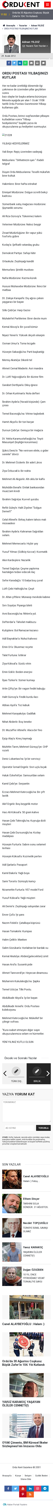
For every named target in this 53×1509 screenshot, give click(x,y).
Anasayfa (6, 1475)
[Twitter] (14, 63)
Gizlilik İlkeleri (41, 1475)
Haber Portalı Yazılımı (17, 1504)
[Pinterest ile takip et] (22, 1494)
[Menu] (47, 4)
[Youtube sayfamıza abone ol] (22, 1489)
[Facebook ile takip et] (8, 1489)
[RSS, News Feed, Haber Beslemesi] (30, 1494)
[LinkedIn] (20, 63)
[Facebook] (9, 63)
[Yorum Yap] (43, 63)
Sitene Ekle (26, 1479)
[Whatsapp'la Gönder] (25, 63)
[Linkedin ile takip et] (30, 1489)
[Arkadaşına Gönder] (31, 63)
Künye (18, 1475)
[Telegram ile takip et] (45, 1489)
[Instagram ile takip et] (37, 1489)
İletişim (28, 1475)
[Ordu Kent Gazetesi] (21, 4)
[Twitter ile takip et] (15, 1489)
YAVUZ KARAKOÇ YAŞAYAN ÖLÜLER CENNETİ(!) (31, 14)
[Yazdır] (37, 63)
